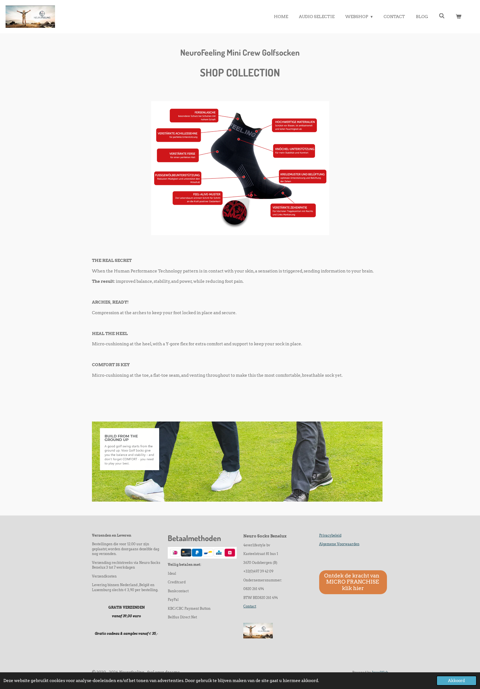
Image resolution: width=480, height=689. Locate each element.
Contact (249, 606)
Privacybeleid (330, 535)
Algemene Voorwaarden (339, 544)
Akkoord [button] (456, 680)
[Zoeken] (442, 16)
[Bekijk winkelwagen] (458, 16)
